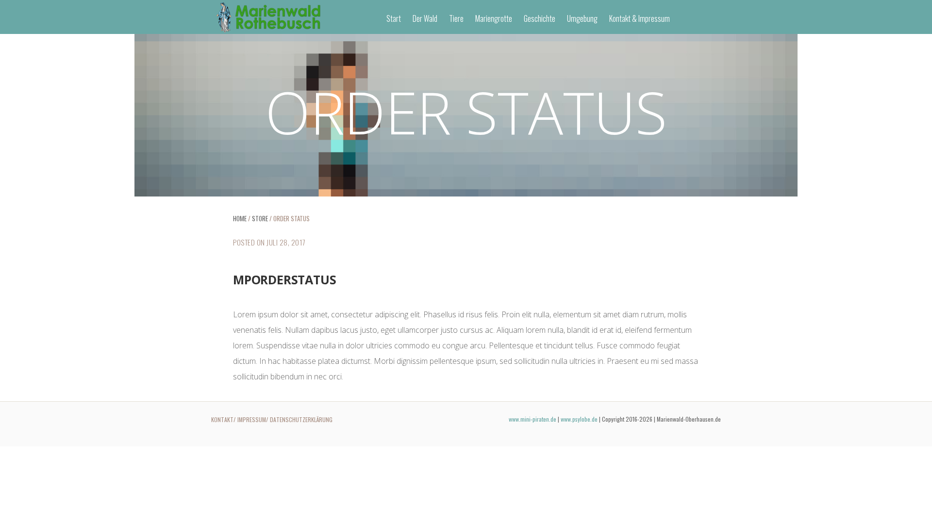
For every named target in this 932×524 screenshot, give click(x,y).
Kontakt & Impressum (639, 18)
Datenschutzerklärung (301, 419)
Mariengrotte (493, 18)
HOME (240, 218)
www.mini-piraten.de (532, 419)
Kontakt (222, 419)
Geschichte (539, 18)
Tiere (456, 18)
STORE (260, 218)
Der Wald (425, 18)
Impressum (251, 419)
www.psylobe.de (579, 419)
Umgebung (582, 18)
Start (393, 18)
